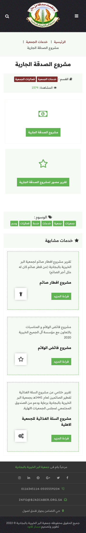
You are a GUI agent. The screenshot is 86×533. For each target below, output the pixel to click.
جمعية (58, 223)
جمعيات (70, 223)
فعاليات (24, 223)
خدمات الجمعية (37, 42)
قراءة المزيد (61, 296)
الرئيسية (60, 42)
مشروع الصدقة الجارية (43, 132)
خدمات (47, 223)
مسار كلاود (34, 526)
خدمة (36, 223)
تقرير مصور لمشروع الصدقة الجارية (43, 182)
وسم (14, 223)
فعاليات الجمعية (25, 79)
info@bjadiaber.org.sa (40, 500)
